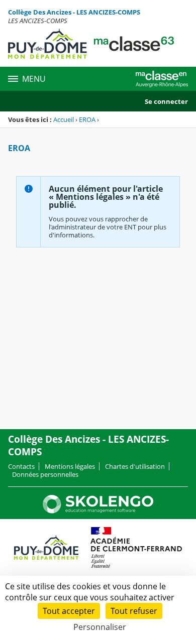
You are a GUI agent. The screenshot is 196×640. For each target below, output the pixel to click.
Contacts (21, 466)
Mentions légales (70, 466)
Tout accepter (69, 610)
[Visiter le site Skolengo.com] (98, 511)
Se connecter (166, 101)
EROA (87, 119)
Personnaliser (99, 626)
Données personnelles (45, 474)
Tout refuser (134, 610)
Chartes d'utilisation (135, 466)
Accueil (63, 119)
